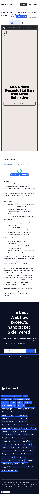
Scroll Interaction (26, 454)
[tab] (15, 22)
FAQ (34, 428)
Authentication (29, 409)
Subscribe (30, 351)
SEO (3, 457)
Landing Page (26, 441)
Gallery (17, 434)
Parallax (17, 451)
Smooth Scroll (20, 457)
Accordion (18, 409)
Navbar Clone (14, 447)
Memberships (6, 399)
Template (28, 402)
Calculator (20, 412)
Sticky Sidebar (7, 460)
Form (19, 396)
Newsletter (25, 447)
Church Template (7, 415)
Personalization (28, 451)
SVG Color (29, 460)
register (11, 164)
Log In (29, 4)
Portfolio (5, 402)
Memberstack (18, 399)
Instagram (22, 438)
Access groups (7, 409)
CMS (13, 418)
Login (5, 164)
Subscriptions (18, 460)
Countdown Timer (21, 421)
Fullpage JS (23, 431)
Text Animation (6, 464)
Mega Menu (26, 444)
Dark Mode (30, 425)
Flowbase (14, 431)
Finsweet (5, 431)
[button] (35, 4)
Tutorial (16, 467)
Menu (27, 399)
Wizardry (21, 405)
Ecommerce (26, 428)
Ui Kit (23, 467)
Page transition (7, 451)
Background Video (8, 412)
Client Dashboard (21, 415)
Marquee (17, 444)
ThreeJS (16, 464)
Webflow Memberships (9, 470)
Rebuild (15, 454)
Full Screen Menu (7, 434)
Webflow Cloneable (8, 405)
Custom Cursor (19, 425)
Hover (14, 438)
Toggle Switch (6, 467)
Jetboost (16, 441)
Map (10, 444)
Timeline (24, 464)
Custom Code (6, 425)
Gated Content (28, 434)
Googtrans (5, 438)
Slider (20, 402)
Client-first (5, 418)
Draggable (16, 428)
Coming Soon (22, 418)
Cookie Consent (7, 421)
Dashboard (6, 428)
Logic (4, 444)
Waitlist (30, 467)
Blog (13, 396)
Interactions (6, 441)
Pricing (13, 402)
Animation (5, 396)
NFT (33, 447)
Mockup (4, 447)
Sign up (10, 457)
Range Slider (6, 454)
